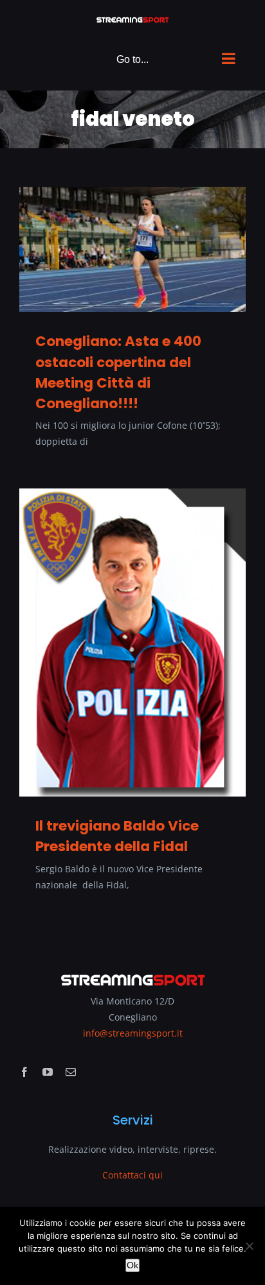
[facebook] (24, 1072)
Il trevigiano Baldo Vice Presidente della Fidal (117, 836)
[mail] (71, 1072)
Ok (132, 1265)
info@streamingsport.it (133, 1033)
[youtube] (47, 1072)
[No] (248, 1245)
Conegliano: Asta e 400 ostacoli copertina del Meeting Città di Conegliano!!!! (118, 372)
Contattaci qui (132, 1175)
